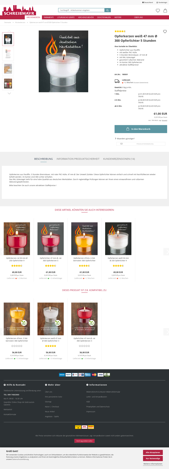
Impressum (90, 411)
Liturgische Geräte (65, 17)
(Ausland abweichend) (141, 82)
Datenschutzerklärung (20, 459)
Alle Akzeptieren (153, 452)
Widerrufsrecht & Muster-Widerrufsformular (103, 392)
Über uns (138, 17)
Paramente (49, 17)
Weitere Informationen (153, 464)
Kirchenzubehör (86, 17)
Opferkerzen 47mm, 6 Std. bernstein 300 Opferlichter (84, 259)
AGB (88, 401)
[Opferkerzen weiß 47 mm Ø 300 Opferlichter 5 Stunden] (63, 61)
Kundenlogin (162, 2)
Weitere (117, 17)
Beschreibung (43, 158)
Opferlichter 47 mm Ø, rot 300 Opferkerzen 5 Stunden (50, 259)
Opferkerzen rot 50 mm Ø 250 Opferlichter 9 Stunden (16, 259)
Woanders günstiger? (126, 138)
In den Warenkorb (140, 129)
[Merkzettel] (158, 10)
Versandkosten (99, 435)
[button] (165, 10)
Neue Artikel (50, 411)
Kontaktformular (10, 414)
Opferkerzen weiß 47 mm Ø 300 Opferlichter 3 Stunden (50, 340)
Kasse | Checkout (52, 406)
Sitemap (48, 401)
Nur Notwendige (153, 458)
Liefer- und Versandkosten (96, 397)
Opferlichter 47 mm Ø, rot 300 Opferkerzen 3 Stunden (84, 340)
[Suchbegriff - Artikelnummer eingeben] (107, 10)
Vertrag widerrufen (84, 441)
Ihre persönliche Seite (53, 397)
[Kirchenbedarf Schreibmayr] (19, 10)
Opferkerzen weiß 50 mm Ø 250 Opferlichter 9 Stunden (118, 259)
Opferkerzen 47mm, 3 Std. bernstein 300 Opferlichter (17, 339)
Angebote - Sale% (52, 416)
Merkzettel (8, 409)
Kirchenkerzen (33, 17)
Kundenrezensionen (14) (119, 158)
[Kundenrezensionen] (120, 32)
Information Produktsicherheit (78, 158)
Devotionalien (104, 17)
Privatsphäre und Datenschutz (98, 406)
